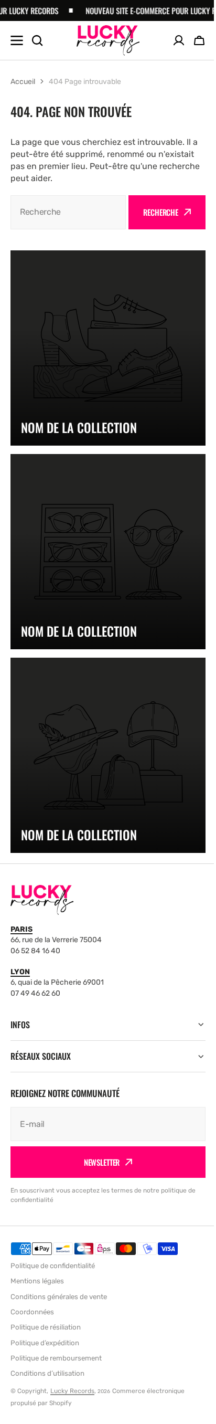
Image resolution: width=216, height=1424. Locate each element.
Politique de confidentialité (52, 1266)
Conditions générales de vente (58, 1297)
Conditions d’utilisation (47, 1373)
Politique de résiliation (45, 1327)
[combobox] (68, 212)
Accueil (22, 81)
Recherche (160, 212)
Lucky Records (72, 1391)
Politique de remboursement (56, 1358)
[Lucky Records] (108, 40)
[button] (199, 40)
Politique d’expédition (44, 1343)
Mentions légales (37, 1281)
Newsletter (98, 1162)
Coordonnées (32, 1312)
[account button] (178, 40)
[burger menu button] (16, 40)
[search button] (37, 40)
